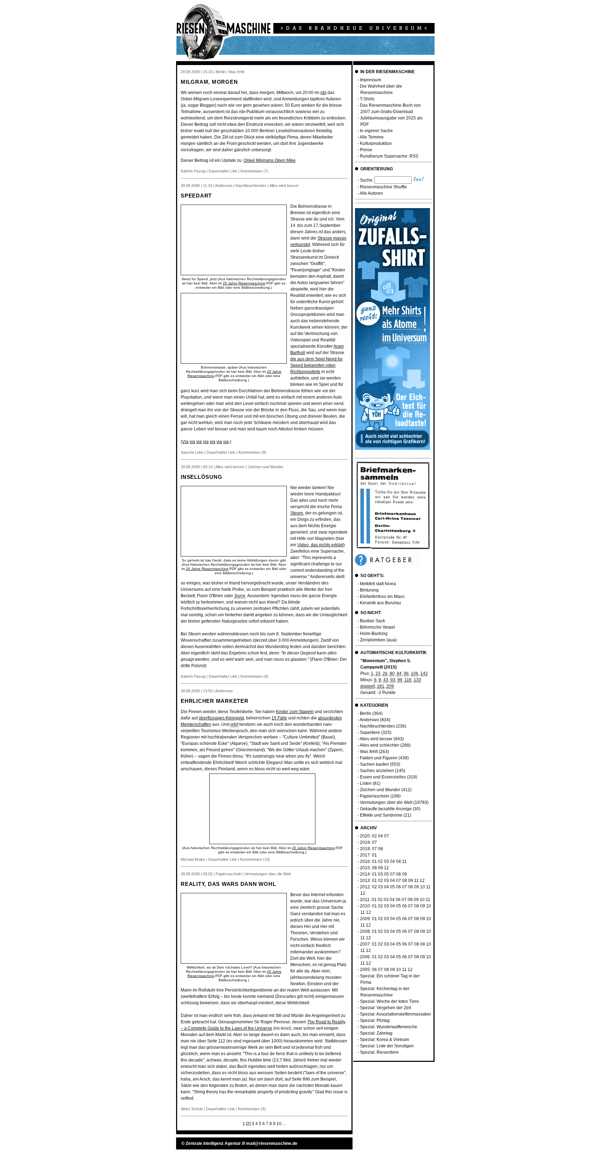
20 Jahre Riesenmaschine (244, 283)
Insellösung (201, 477)
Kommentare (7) (254, 171)
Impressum (370, 79)
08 (380, 848)
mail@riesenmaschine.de (271, 1143)
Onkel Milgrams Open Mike (270, 160)
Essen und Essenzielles (383, 777)
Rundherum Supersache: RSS (389, 156)
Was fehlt (369, 751)
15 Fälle (279, 718)
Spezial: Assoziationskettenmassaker (395, 1014)
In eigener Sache (376, 130)
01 (374, 855)
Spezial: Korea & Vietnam (384, 1039)
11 (404, 861)
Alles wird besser (376, 738)
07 (386, 836)
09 (380, 867)
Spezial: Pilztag (375, 1020)
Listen (366, 783)
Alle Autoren (371, 193)
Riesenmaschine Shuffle (383, 186)
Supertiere (370, 732)
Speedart (196, 196)
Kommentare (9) (254, 676)
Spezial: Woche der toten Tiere (389, 1001)
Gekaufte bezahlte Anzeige (386, 808)
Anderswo (369, 719)
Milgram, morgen (209, 82)
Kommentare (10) (255, 859)
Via (185, 441)
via (192, 441)
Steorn (296, 513)
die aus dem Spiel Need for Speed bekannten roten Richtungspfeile (316, 365)
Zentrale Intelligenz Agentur (213, 1143)
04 (380, 836)
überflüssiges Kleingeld (221, 718)
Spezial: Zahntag (376, 1033)
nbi (323, 92)
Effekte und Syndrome (381, 815)
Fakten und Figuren (378, 757)
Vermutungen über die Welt (386, 802)
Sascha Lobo (192, 452)
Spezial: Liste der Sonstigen (387, 1045)
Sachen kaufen (374, 764)
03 (386, 861)
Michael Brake (193, 859)
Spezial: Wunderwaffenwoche (388, 1026)
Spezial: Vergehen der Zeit (385, 1007)
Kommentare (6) (252, 1109)
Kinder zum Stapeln (295, 711)
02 (374, 836)
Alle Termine (372, 137)
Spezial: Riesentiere (379, 1052)
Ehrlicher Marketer (215, 701)
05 (386, 874)
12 (386, 867)
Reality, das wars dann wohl (228, 884)
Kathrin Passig (193, 171)
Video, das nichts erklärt (320, 544)
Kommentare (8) (252, 452)
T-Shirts (367, 98)
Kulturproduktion (376, 143)
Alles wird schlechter (379, 745)
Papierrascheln (374, 796)
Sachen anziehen (377, 770)
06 (398, 886)
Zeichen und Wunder (380, 789)
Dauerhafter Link (223, 171)
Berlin (365, 713)
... (284, 1123)
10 (279, 1123)
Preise (366, 149)
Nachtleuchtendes (377, 726)
